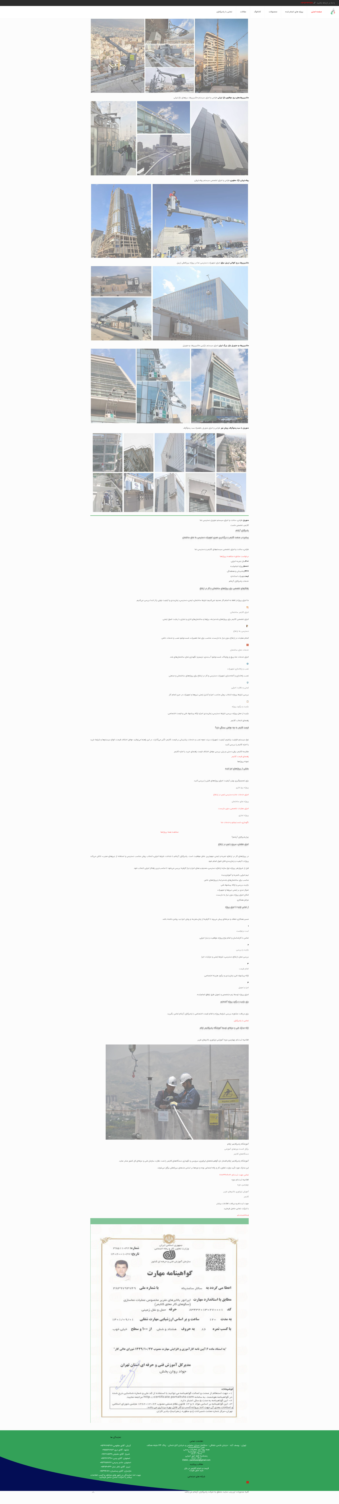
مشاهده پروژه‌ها (227, 556)
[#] (247, 1482)
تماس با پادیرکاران (241, 1020)
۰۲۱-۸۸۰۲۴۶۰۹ (243, 1215)
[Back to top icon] (93, 1492)
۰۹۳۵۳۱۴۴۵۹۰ (307, 2)
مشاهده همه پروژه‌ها (169, 832)
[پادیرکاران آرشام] (333, 11)
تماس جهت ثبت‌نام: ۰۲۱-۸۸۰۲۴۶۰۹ (234, 1175)
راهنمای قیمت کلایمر (240, 756)
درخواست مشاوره (241, 556)
